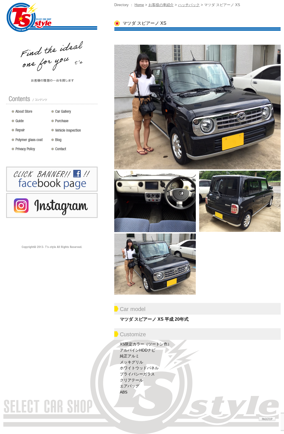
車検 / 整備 (73, 132)
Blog (73, 141)
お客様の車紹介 (161, 5)
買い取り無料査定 (73, 122)
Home (139, 5)
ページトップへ (267, 419)
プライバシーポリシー (30, 151)
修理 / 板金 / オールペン (30, 132)
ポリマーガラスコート (30, 141)
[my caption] (197, 106)
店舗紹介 (30, 113)
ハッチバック (189, 5)
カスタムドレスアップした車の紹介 (73, 113)
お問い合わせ (73, 151)
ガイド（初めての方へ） (30, 122)
